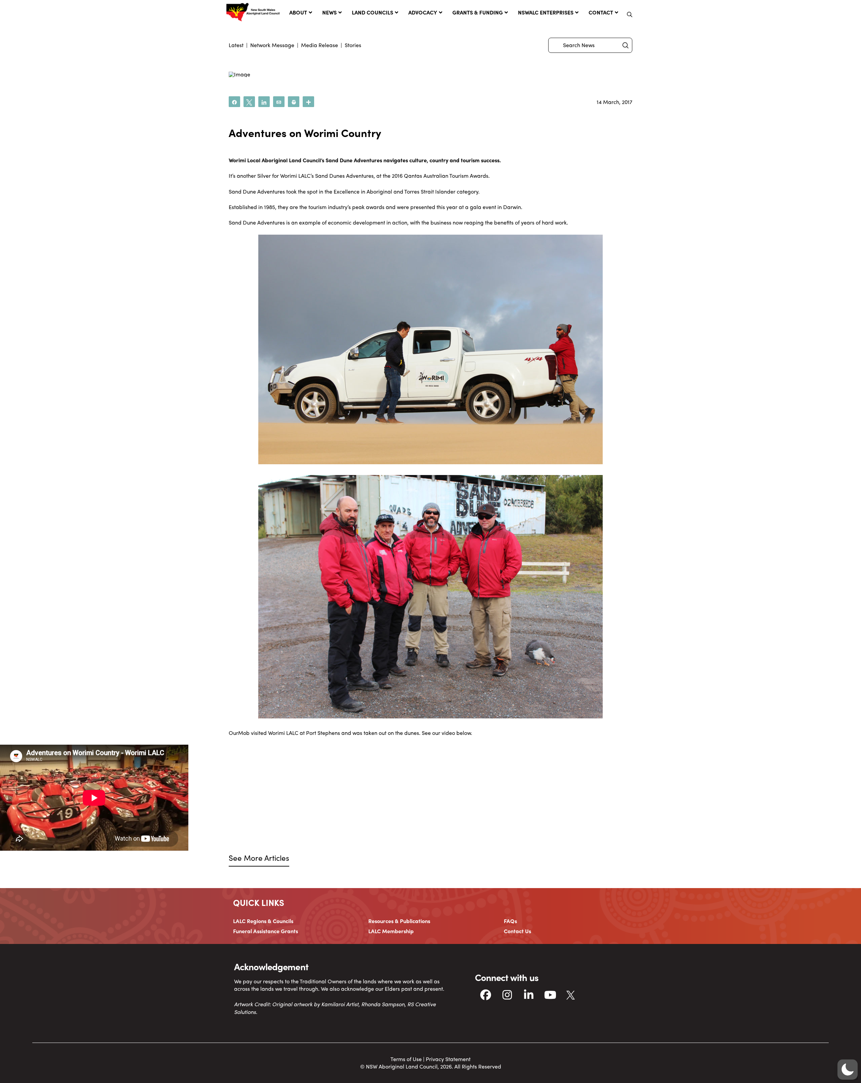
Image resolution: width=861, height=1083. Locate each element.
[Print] (293, 102)
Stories (353, 45)
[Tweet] (249, 102)
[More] (308, 102)
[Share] (234, 102)
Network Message (272, 45)
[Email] (278, 102)
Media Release (319, 45)
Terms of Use (406, 1059)
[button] (630, 14)
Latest (236, 45)
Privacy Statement (448, 1059)
